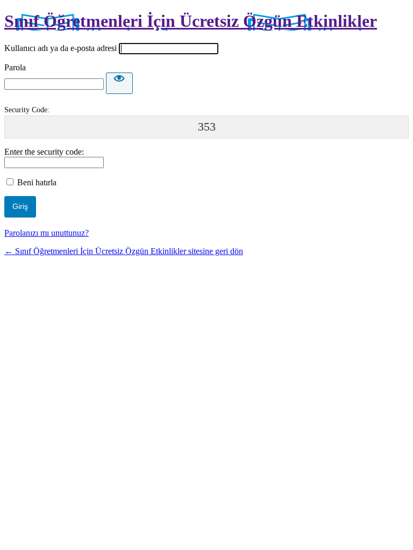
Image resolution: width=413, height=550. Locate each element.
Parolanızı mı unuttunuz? (46, 232)
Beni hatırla (36, 182)
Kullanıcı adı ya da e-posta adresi (60, 48)
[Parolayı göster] (119, 83)
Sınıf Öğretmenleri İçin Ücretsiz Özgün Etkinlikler (190, 21)
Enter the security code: (44, 151)
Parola (15, 67)
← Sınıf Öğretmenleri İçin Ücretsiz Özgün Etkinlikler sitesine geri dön (123, 251)
